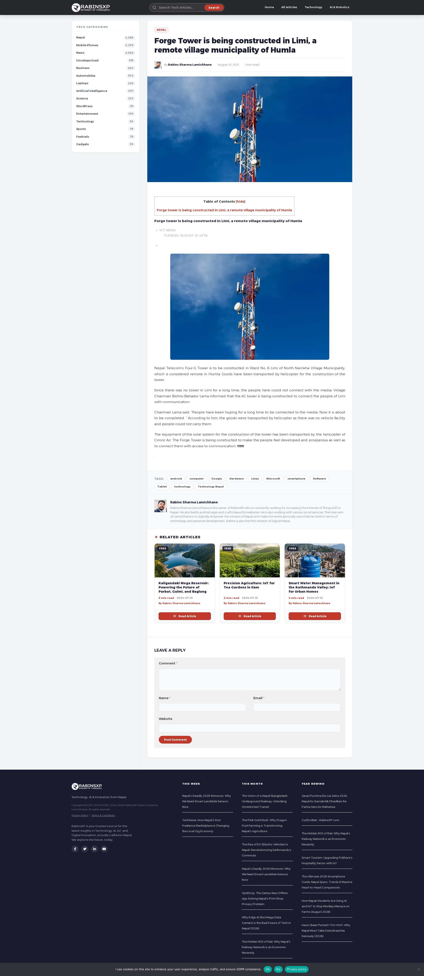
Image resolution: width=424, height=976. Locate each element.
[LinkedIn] (94, 848)
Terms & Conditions (103, 815)
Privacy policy (297, 969)
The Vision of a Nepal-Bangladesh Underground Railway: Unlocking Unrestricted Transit (265, 801)
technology (182, 486)
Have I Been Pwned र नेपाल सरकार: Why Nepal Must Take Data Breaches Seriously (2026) (326, 930)
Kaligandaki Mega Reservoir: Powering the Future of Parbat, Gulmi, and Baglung (184, 587)
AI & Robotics (339, 7)
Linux (255, 478)
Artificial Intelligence (91, 91)
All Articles (289, 7)
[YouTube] (104, 848)
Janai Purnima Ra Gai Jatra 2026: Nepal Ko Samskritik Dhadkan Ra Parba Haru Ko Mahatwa (325, 801)
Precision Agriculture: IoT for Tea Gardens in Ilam (249, 585)
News (80, 52)
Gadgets (82, 144)
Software (319, 478)
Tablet (162, 486)
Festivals (82, 136)
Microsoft (273, 478)
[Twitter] (84, 848)
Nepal (80, 37)
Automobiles (85, 75)
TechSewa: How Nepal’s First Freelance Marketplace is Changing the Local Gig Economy (205, 825)
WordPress (84, 106)
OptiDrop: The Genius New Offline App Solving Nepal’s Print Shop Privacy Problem (265, 898)
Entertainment (87, 113)
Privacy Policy (80, 815)
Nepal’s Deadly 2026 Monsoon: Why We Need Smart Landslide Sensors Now (206, 801)
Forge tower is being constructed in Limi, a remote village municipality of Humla (224, 210)
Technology (313, 7)
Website (165, 719)
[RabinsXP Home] (92, 7)
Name (164, 698)
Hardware (236, 478)
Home (269, 7)
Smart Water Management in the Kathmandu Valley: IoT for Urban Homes (314, 587)
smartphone (296, 478)
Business (82, 68)
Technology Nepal (211, 486)
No (278, 969)
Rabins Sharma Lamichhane (190, 64)
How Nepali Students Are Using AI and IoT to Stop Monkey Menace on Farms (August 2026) (325, 906)
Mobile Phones (87, 45)
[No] (418, 969)
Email (258, 698)
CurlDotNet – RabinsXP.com (320, 820)
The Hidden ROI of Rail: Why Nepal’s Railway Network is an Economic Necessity (266, 947)
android (176, 478)
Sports (81, 129)
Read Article (187, 616)
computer (196, 478)
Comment (168, 663)
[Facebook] (75, 848)
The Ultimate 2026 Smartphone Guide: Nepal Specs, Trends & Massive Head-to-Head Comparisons (327, 882)
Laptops (82, 83)
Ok (268, 969)
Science (82, 98)
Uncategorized (87, 60)
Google (216, 478)
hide (240, 202)
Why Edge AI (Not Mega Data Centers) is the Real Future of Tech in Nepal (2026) (266, 923)
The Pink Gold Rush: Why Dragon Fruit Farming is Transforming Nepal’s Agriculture (264, 825)
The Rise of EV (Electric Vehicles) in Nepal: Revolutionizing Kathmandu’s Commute (266, 850)
